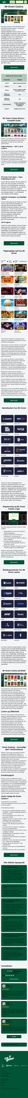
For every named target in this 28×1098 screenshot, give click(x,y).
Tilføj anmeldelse (14, 979)
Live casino (10, 261)
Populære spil (3, 261)
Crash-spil (16, 261)
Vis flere (14, 1036)
